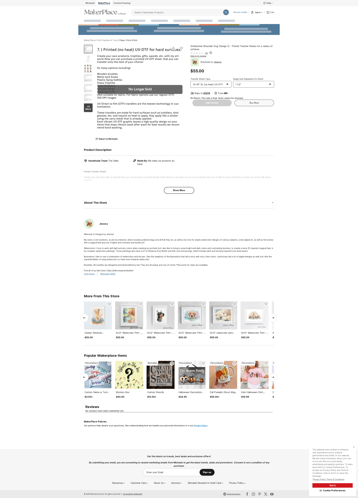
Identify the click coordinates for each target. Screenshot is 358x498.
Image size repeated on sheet (248, 79)
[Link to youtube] (272, 494)
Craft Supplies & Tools (107, 40)
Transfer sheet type (200, 79)
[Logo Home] (105, 12)
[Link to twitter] (265, 494)
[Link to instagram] (253, 494)
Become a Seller (240, 12)
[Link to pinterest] (259, 494)
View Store (89, 274)
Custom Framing (122, 3)
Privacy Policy (201, 425)
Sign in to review (198, 56)
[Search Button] (226, 12)
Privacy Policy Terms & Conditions (328, 479)
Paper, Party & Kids (128, 40)
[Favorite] (181, 48)
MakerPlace (89, 40)
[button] (332, 490)
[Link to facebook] (247, 494)
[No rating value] (197, 53)
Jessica (217, 62)
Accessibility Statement (132, 494)
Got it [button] (332, 485)
